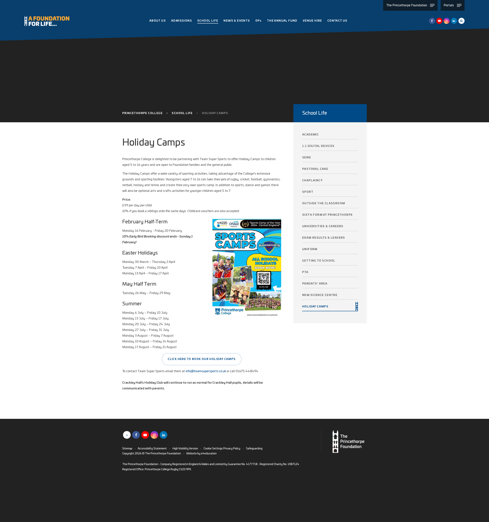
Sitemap (127, 448)
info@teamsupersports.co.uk (206, 371)
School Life (182, 113)
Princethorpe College (142, 113)
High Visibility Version (185, 448)
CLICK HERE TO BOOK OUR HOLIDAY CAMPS (202, 359)
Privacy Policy (231, 448)
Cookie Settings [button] (213, 448)
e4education (209, 453)
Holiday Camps (215, 113)
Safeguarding (254, 448)
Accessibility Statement (152, 448)
